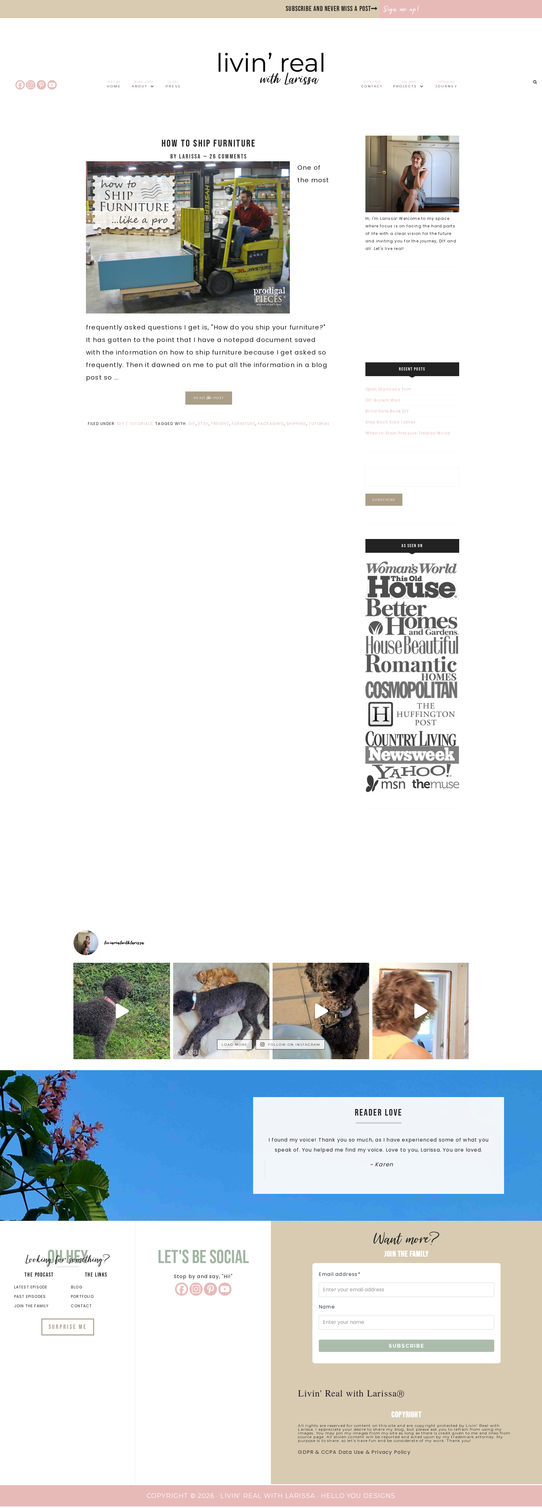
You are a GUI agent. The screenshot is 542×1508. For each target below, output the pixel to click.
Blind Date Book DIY (387, 411)
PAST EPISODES (30, 1296)
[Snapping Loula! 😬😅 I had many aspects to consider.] (420, 1011)
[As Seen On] (412, 790)
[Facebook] (20, 85)
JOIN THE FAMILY (31, 1305)
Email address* (340, 1274)
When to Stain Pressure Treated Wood (407, 433)
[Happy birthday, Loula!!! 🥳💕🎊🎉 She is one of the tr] (321, 1011)
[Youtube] (52, 85)
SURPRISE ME (68, 1327)
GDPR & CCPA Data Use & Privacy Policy (354, 1452)
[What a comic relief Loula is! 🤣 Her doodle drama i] (121, 1011)
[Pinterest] (41, 85)
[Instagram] (30, 85)
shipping (296, 423)
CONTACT (81, 1305)
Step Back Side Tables (390, 422)
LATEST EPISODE (31, 1287)
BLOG (76, 1287)
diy (192, 423)
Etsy (203, 423)
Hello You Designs (358, 1496)
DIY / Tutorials (135, 423)
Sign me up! (401, 9)
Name (327, 1306)
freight (220, 423)
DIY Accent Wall (383, 400)
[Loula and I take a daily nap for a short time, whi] (221, 1011)
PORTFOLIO (82, 1296)
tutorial (319, 423)
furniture (243, 423)
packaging (271, 423)
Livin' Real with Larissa (271, 80)
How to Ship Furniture (209, 143)
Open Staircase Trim (388, 389)
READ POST (209, 398)
